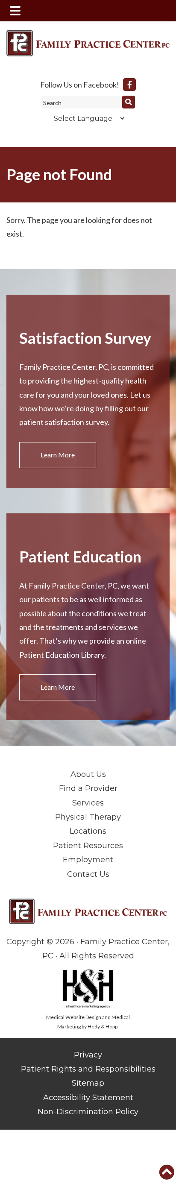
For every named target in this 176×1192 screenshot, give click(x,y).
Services (88, 803)
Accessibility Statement (88, 1097)
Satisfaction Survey (85, 337)
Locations (88, 831)
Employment (88, 859)
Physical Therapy (88, 817)
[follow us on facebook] (129, 84)
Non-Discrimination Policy (88, 1111)
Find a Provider (88, 788)
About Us (88, 774)
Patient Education (80, 556)
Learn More (58, 455)
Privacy (88, 1055)
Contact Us (88, 874)
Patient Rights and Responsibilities (88, 1069)
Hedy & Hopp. (103, 1026)
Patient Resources (88, 845)
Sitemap (88, 1083)
